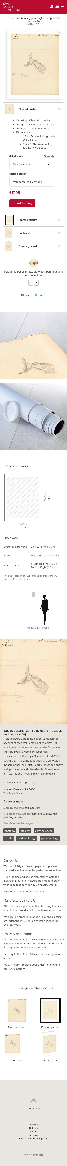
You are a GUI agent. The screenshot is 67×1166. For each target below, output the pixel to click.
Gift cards (34, 1135)
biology (25, 830)
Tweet (41, 295)
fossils (8, 838)
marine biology (27, 838)
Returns (33, 1131)
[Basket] (57, 7)
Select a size (31, 156)
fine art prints (37, 891)
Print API (27, 1154)
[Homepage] (10, 7)
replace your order (33, 964)
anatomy (10, 830)
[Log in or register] (52, 7)
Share (27, 295)
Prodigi (40, 1154)
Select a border (17, 174)
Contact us (33, 1124)
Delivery (8, 954)
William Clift (33, 24)
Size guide (49, 156)
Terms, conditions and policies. (33, 1138)
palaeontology (49, 838)
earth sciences (43, 830)
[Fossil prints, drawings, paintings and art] (33, 262)
